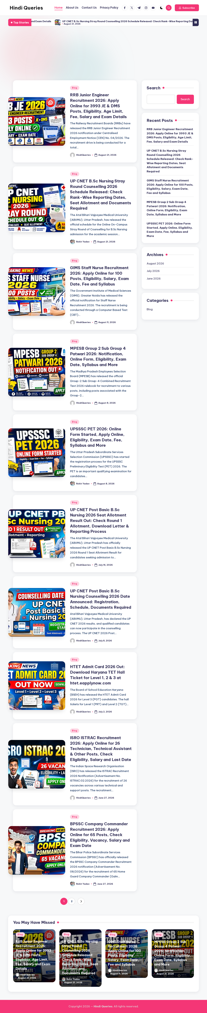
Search (153, 87)
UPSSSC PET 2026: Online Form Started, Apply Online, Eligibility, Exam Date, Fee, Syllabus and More (170, 230)
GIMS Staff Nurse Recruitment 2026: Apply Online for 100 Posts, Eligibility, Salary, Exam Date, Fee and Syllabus (170, 187)
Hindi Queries (26, 8)
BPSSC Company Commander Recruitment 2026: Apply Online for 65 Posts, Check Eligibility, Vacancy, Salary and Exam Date (100, 834)
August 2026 (155, 263)
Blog (74, 88)
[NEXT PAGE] (81, 901)
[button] (187, 7)
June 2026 (154, 278)
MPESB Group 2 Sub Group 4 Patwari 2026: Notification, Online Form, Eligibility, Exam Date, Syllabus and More (167, 208)
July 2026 (153, 271)
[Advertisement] (103, 53)
